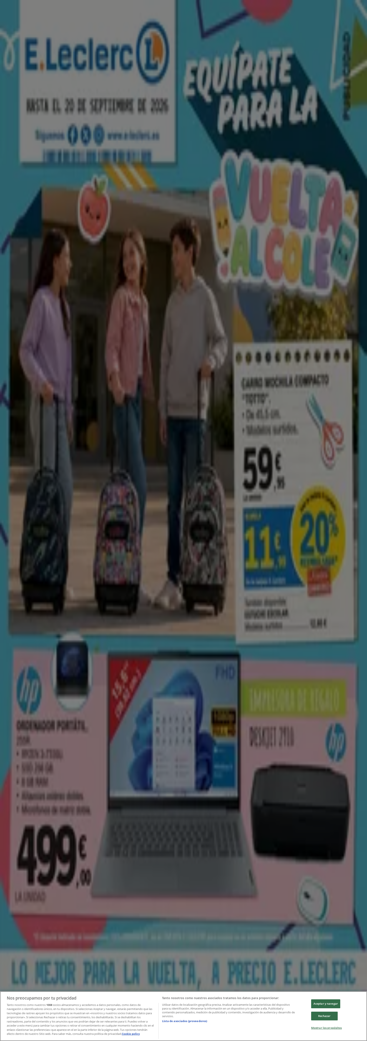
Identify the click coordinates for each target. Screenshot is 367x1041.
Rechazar (324, 1016)
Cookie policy (131, 1034)
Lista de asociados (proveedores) (184, 1021)
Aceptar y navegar (325, 1003)
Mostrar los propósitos (326, 1028)
